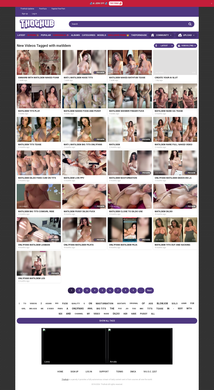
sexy (180, 308)
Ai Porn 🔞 (33, 35)
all (153, 314)
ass (151, 303)
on (90, 303)
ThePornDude (139, 35)
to (24, 303)
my (88, 314)
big (56, 303)
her (125, 314)
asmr (183, 303)
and (68, 313)
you (134, 308)
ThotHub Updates (27, 9)
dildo (116, 313)
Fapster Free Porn (58, 9)
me (42, 309)
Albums (75, 35)
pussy (143, 313)
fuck (65, 303)
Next (149, 290)
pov (120, 309)
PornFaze (43, 9)
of (143, 303)
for (192, 303)
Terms (119, 371)
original (134, 303)
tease (159, 308)
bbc (141, 308)
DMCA (133, 371)
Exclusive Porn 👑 (118, 35)
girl (24, 309)
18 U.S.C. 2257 (150, 371)
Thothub (104, 384)
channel (79, 314)
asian (49, 303)
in (168, 308)
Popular (46, 35)
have (133, 314)
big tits (101, 308)
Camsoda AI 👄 (61, 35)
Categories (88, 35)
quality (75, 303)
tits (149, 308)
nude (106, 314)
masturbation (104, 303)
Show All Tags (107, 321)
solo (175, 303)
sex (60, 314)
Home (60, 371)
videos (33, 303)
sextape (121, 303)
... (141, 290)
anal (90, 308)
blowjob (162, 303)
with (189, 308)
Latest (21, 35)
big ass (33, 308)
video (97, 313)
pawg (60, 309)
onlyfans (78, 308)
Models (101, 35)
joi (126, 309)
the (112, 308)
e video (50, 309)
